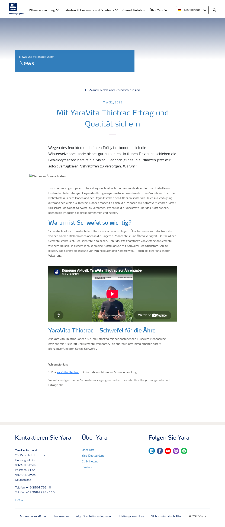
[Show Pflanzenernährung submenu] (57, 10)
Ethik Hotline (90, 461)
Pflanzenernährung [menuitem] (42, 10)
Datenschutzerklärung (33, 516)
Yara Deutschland (93, 456)
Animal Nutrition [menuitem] (133, 10)
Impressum (61, 516)
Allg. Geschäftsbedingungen (94, 516)
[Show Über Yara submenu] (166, 10)
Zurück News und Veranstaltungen (114, 90)
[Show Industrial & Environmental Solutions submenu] (116, 10)
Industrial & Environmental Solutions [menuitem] (89, 10)
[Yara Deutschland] (16, 9)
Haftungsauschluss (131, 516)
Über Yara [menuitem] (156, 10)
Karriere (87, 467)
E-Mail (19, 500)
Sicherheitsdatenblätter (166, 516)
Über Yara (88, 450)
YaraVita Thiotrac (68, 372)
